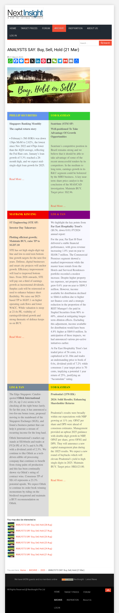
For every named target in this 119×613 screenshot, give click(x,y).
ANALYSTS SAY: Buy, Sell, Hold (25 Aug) (34, 542)
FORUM (46, 28)
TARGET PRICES (29, 28)
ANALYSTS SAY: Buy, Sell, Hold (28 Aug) (34, 525)
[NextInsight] (25, 13)
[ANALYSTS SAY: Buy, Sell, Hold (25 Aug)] (11, 542)
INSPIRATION (75, 28)
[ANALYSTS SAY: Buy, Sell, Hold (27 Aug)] (11, 531)
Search (106, 43)
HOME (13, 28)
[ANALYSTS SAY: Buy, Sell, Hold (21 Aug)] (11, 554)
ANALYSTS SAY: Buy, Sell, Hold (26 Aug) (34, 537)
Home (23, 570)
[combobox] (89, 43)
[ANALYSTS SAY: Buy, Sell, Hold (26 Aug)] (11, 537)
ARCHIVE (59, 28)
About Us (92, 28)
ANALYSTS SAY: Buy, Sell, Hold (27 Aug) (34, 531)
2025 (42, 570)
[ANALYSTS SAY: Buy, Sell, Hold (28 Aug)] (11, 525)
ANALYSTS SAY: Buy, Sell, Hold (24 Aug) (34, 548)
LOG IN (13, 35)
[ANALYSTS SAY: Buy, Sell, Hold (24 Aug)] (11, 548)
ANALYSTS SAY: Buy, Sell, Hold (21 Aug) (34, 554)
